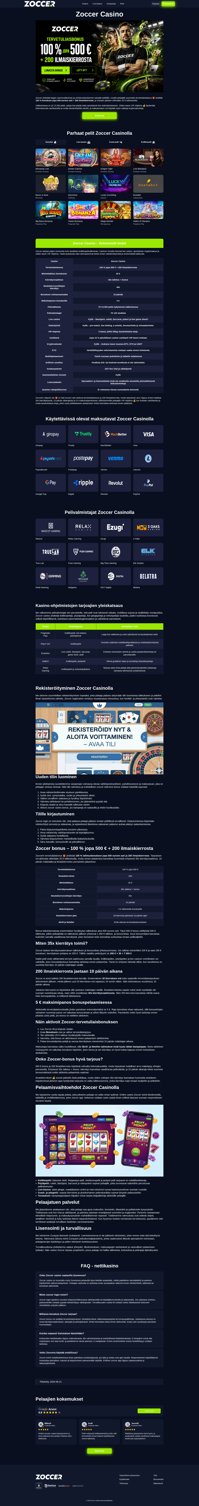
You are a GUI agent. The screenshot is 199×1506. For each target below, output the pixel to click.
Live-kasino (81, 142)
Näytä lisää (99, 1451)
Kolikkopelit (146, 142)
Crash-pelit (114, 142)
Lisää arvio (149, 1411)
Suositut (49, 142)
